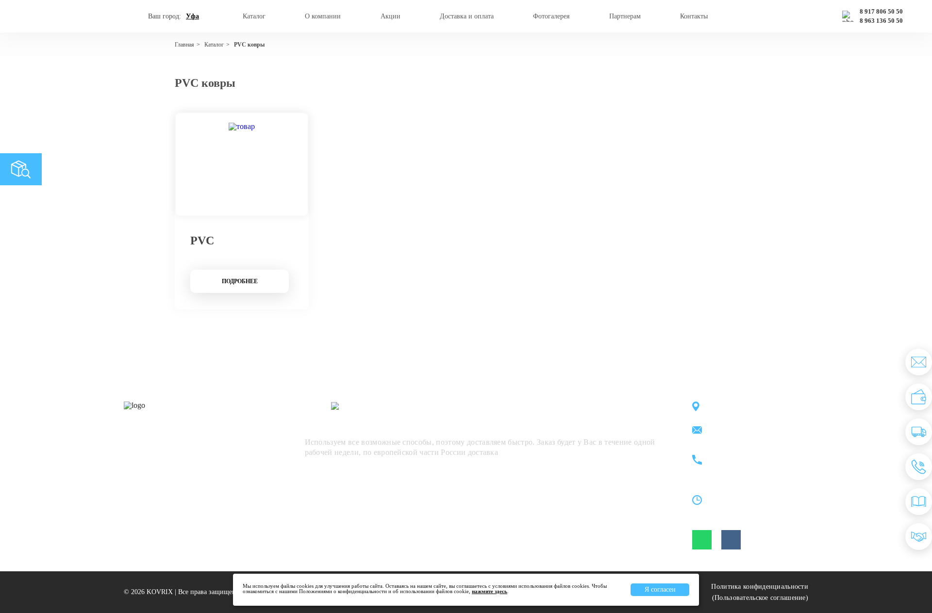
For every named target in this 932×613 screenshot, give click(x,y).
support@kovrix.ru (747, 431)
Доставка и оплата (467, 16)
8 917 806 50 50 (881, 11)
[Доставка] (918, 432)
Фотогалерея (551, 16)
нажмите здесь (489, 591)
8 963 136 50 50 (881, 20)
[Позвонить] (918, 466)
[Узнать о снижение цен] (918, 362)
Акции (390, 16)
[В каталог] (918, 501)
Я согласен (660, 589)
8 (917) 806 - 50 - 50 (751, 455)
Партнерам (625, 16)
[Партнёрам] (918, 536)
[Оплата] (918, 397)
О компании (323, 16)
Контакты (694, 16)
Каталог (254, 16)
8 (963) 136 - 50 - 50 (751, 466)
